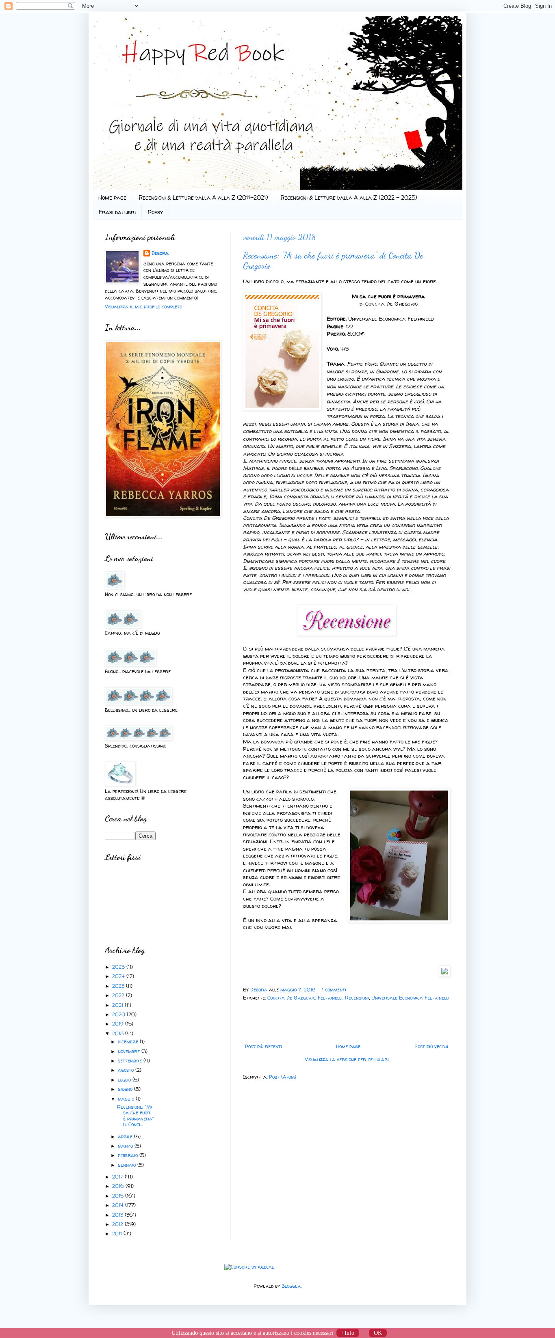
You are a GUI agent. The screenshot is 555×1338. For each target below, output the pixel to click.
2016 (119, 1186)
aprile (126, 1136)
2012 (118, 1224)
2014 (118, 1205)
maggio (127, 1098)
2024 (119, 976)
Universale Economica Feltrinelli (410, 997)
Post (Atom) (282, 1076)
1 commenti (334, 989)
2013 (118, 1214)
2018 (118, 1033)
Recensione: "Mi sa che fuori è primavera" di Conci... (135, 1115)
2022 (119, 995)
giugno (126, 1089)
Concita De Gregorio (291, 997)
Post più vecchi (431, 1046)
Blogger (291, 1285)
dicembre (129, 1041)
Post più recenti (263, 1046)
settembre (130, 1060)
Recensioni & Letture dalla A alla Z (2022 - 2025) (348, 197)
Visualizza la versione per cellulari (347, 1059)
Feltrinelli (330, 997)
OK (378, 1333)
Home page (112, 197)
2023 (119, 985)
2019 (118, 1023)
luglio (125, 1079)
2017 (118, 1176)
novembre (129, 1051)
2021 (118, 1005)
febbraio (128, 1155)
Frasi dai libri (117, 212)
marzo (126, 1145)
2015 (118, 1195)
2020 (119, 1014)
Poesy (155, 212)
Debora (259, 989)
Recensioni (357, 997)
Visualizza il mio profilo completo (143, 306)
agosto (126, 1070)
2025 (119, 966)
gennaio (127, 1164)
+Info (347, 1333)
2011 (118, 1233)
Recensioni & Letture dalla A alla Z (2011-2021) (203, 197)
